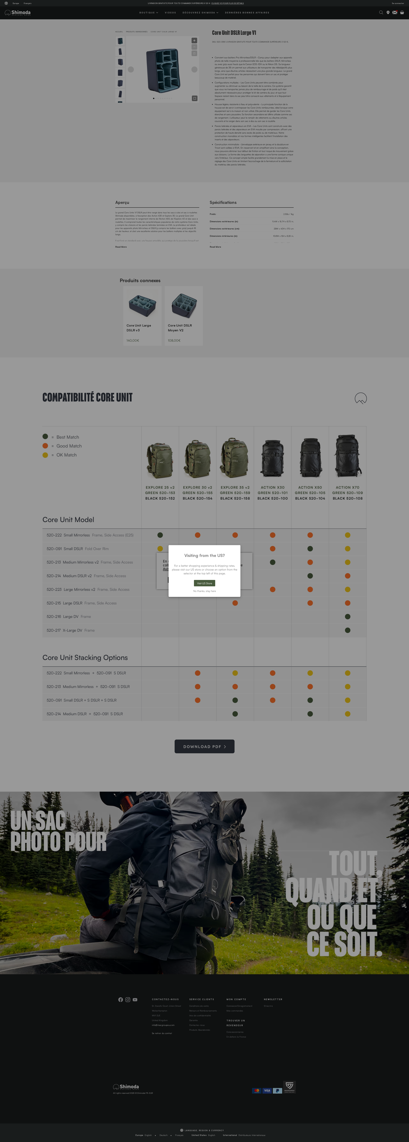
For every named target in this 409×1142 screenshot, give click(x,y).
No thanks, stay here (204, 591)
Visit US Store (204, 583)
